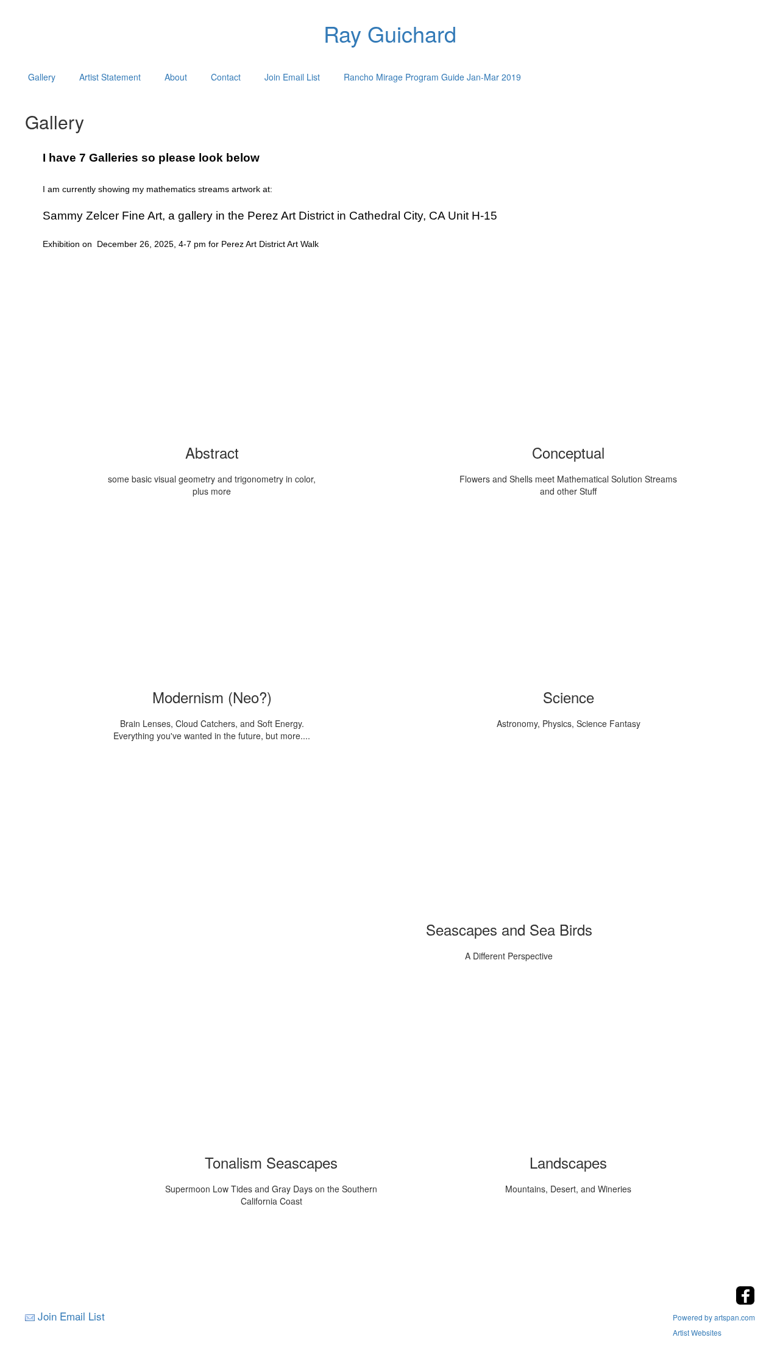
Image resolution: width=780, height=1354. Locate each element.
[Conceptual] (568, 356)
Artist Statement (110, 77)
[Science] (568, 601)
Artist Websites (697, 1332)
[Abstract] (212, 356)
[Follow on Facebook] (745, 1301)
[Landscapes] (568, 1066)
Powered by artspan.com (714, 1317)
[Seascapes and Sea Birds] (509, 833)
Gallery (41, 77)
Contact (226, 77)
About (176, 77)
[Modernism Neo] (212, 601)
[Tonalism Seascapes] (271, 1066)
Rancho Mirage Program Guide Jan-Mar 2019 (432, 77)
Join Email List (292, 77)
